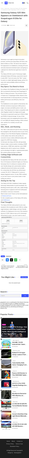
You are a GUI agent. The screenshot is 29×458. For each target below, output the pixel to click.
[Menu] (2, 2)
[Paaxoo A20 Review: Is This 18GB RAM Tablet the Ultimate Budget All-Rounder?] (6, 374)
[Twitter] (11, 259)
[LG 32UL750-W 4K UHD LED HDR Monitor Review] (6, 425)
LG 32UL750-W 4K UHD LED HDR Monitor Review (19, 425)
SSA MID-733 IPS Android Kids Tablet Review (18, 343)
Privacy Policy (10, 444)
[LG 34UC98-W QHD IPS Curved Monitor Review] (6, 404)
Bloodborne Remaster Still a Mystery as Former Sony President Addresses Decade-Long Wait (19, 395)
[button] (23, 3)
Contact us (20, 441)
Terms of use (19, 444)
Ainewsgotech (17, 452)
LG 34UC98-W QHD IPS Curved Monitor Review (19, 405)
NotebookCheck (6, 196)
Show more (24, 277)
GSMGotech (6, 200)
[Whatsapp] (15, 259)
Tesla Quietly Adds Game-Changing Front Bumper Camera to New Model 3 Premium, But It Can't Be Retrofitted (20, 364)
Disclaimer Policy (14, 446)
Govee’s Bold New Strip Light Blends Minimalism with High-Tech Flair (20, 415)
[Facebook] (7, 259)
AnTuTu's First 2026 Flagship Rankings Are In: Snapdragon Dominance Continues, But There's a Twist (19, 384)
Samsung (7, 8)
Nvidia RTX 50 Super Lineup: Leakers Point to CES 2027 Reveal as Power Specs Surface (20, 354)
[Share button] (19, 259)
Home (2, 8)
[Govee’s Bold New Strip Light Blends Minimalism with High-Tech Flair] (6, 415)
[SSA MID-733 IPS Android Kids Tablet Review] (6, 343)
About (13, 441)
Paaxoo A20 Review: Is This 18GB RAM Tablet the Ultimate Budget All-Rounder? (20, 374)
